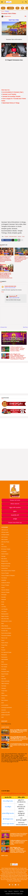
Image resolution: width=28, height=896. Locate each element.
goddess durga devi (14, 714)
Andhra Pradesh (14, 553)
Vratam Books (14, 695)
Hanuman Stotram (14, 589)
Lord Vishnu (14, 611)
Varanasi (19, 236)
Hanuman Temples (14, 592)
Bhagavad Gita (14, 561)
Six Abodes (14, 669)
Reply (2, 291)
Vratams (14, 697)
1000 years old (14, 529)
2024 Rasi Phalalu (14, 541)
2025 (14, 544)
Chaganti (7, 11)
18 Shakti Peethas (14, 534)
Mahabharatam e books (14, 621)
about (14, 702)
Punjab (14, 647)
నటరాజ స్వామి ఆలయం (8, 824)
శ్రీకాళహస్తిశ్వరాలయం (8, 819)
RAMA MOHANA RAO (10, 286)
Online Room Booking (14, 628)
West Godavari (14, 700)
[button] (2, 2)
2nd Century (14, 546)
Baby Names (14, 558)
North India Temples (13, 236)
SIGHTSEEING (14, 659)
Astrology (14, 556)
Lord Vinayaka (14, 609)
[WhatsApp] (15, 240)
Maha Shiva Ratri (14, 618)
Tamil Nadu (14, 685)
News (14, 623)
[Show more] (22, 240)
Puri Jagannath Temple (14, 652)
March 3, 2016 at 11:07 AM (14, 297)
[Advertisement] (14, 75)
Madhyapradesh (14, 613)
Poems (14, 640)
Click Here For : (5, 90)
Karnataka (14, 597)
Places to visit (14, 637)
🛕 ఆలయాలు (10, 7)
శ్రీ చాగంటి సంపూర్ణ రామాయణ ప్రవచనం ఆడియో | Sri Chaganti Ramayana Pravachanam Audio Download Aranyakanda (21, 259)
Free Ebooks (14, 577)
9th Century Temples (14, 549)
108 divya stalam (14, 532)
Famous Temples (14, 573)
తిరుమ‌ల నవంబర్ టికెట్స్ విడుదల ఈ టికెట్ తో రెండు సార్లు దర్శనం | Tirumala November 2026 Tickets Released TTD (18, 731)
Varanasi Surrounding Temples (11, 96)
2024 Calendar (14, 537)
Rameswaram (14, 657)
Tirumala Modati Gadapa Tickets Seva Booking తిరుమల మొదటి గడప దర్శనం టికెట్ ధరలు (19, 745)
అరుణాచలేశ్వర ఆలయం (8, 813)
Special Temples (14, 673)
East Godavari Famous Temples (14, 570)
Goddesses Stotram (14, 582)
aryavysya (14, 709)
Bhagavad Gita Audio (14, 563)
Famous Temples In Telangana (14, 575)
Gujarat (14, 587)
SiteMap (21, 891)
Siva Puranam (14, 664)
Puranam (14, 649)
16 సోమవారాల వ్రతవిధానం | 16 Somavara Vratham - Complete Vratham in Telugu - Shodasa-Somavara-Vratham (17, 348)
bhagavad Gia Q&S (14, 712)
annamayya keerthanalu (14, 707)
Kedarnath (14, 599)
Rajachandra (12, 296)
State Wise (14, 678)
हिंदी (22, 7)
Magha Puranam (14, 616)
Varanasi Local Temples (9, 94)
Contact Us (16, 891)
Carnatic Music (14, 568)
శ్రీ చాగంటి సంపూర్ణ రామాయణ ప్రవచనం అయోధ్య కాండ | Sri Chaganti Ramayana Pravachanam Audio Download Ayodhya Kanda (6, 275)
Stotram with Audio (14, 681)
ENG (17, 7)
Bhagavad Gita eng (14, 565)
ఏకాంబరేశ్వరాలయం (8, 801)
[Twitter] (12, 240)
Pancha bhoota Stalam (14, 633)
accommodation (14, 705)
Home (3, 7)
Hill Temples (14, 594)
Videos (14, 693)
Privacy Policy (14, 645)
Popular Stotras (14, 642)
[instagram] (18, 885)
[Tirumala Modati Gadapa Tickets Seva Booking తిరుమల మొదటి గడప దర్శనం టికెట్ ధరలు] (5, 745)
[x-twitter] (12, 885)
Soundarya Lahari (14, 671)
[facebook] (9, 885)
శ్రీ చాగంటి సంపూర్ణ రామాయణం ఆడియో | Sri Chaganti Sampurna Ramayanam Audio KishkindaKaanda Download (6, 259)
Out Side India (14, 630)
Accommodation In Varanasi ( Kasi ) (12, 92)
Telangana (14, 688)
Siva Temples (14, 666)
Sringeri (14, 676)
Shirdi (14, 661)
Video (23, 236)
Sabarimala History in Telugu (10, 103)
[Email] (19, 240)
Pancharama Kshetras (14, 635)
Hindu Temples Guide (18, 893)
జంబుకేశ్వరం (8, 807)
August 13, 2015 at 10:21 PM (10, 287)
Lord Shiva (14, 606)
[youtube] (15, 885)
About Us (10, 891)
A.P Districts (14, 551)
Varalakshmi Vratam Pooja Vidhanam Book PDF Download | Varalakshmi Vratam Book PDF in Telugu (18, 834)
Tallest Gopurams (14, 683)
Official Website (14, 625)
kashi (14, 717)
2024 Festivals (14, 539)
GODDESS (14, 580)
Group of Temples (14, 585)
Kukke (14, 604)
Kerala (14, 601)
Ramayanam (14, 654)
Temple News (14, 690)
